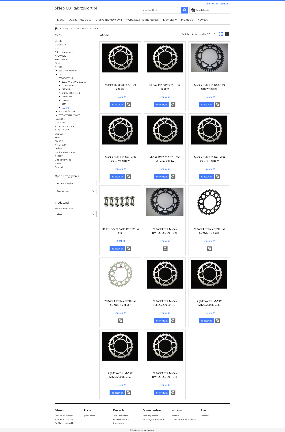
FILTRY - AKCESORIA (65, 126)
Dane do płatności (150, 415)
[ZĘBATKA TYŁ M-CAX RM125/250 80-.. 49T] (209, 278)
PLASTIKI (59, 141)
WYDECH (59, 133)
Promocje (59, 167)
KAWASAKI (67, 96)
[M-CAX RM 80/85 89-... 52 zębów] (164, 62)
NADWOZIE (60, 55)
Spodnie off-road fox (64, 415)
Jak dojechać (89, 415)
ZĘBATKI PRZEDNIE (68, 70)
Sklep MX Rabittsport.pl (76, 8)
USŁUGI (58, 41)
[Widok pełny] (227, 34)
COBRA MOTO (69, 85)
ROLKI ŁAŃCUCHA (67, 111)
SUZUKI (65, 107)
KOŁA (57, 137)
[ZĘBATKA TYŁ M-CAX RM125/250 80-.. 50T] (120, 350)
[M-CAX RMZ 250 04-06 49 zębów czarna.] (209, 62)
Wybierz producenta (64, 208)
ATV (57, 48)
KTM (64, 104)
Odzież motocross (64, 52)
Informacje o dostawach (153, 419)
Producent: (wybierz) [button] (66, 183)
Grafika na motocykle (64, 423)
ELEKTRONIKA (62, 59)
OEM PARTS (60, 44)
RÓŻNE (58, 148)
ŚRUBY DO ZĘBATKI (71, 92)
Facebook (205, 415)
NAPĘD (58, 66)
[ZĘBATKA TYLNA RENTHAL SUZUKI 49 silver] (120, 278)
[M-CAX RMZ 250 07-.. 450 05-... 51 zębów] (209, 134)
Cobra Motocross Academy (184, 419)
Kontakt (175, 415)
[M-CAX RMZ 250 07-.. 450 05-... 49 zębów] (120, 134)
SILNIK (58, 63)
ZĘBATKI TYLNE (66, 78)
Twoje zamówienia (121, 415)
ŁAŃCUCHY (64, 74)
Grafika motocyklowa (65, 152)
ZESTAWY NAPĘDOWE (69, 115)
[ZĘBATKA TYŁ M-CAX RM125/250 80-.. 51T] (164, 350)
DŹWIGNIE (60, 122)
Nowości (59, 163)
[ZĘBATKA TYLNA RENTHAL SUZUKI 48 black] (209, 206)
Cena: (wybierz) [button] (63, 191)
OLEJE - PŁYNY (62, 130)
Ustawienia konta (121, 419)
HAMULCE (60, 118)
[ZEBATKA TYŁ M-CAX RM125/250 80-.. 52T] (164, 206)
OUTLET (59, 156)
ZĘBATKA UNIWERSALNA (74, 81)
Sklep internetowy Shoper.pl (142, 430)
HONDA (65, 100)
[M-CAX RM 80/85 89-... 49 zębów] (120, 62)
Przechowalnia (119, 423)
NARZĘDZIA (60, 144)
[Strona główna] (57, 28)
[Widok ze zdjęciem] (221, 34)
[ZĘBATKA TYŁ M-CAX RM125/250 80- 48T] (164, 278)
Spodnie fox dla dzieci (64, 419)
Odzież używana (63, 159)
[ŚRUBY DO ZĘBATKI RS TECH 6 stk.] (120, 206)
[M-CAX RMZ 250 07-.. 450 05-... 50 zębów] (164, 134)
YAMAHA (66, 89)
